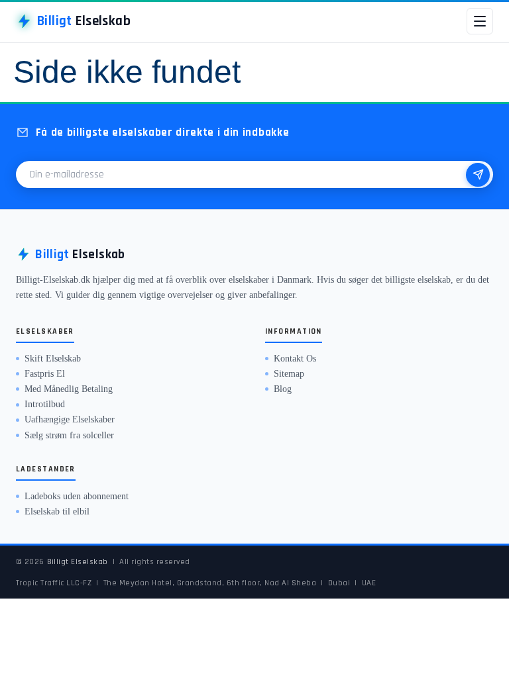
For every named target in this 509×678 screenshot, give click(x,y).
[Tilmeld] (478, 175)
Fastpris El (45, 374)
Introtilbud (45, 404)
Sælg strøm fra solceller (69, 435)
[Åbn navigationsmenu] (480, 21)
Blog (283, 389)
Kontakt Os (295, 358)
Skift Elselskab (53, 358)
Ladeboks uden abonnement (77, 496)
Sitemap (289, 374)
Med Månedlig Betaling (69, 389)
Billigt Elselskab (78, 561)
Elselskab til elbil (57, 511)
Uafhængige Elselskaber (70, 419)
